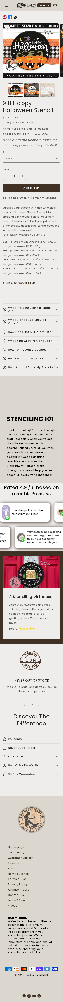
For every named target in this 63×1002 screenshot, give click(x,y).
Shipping (7, 122)
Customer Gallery (20, 858)
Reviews (13, 863)
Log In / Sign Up (19, 900)
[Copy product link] (15, 18)
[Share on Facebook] (10, 18)
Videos (12, 906)
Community (16, 852)
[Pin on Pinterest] (5, 18)
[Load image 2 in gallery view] (31, 90)
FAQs (11, 868)
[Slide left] (3, 91)
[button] (6, 5)
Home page (16, 847)
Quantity (7, 169)
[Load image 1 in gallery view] (15, 90)
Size (5, 152)
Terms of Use (17, 879)
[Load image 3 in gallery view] (47, 90)
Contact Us (16, 895)
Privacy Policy (17, 884)
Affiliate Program (20, 890)
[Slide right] (59, 91)
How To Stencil (18, 874)
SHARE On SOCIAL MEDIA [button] (21, 283)
